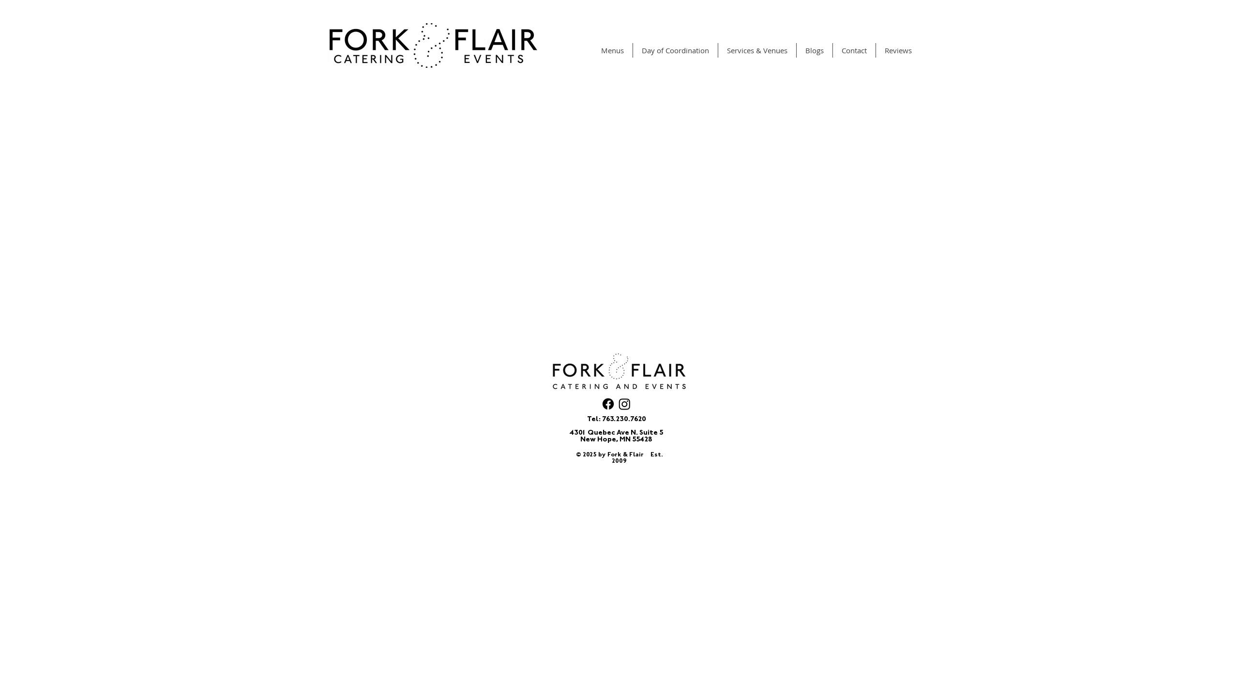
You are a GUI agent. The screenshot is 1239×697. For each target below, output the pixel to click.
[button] (612, 50)
